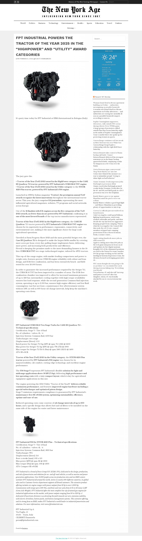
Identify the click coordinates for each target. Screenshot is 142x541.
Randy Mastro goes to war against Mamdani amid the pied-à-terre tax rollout (106, 198)
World (23, 23)
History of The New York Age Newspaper (83, 2)
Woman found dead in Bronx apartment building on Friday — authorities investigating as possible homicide (108, 105)
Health (80, 23)
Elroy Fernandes (43, 59)
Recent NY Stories (102, 97)
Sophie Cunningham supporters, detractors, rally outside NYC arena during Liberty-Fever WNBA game (106, 124)
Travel (109, 23)
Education (99, 23)
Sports (89, 23)
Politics (32, 23)
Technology (53, 23)
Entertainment (67, 23)
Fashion (118, 23)
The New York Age (61, 538)
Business (41, 23)
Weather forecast (109, 89)
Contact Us (104, 2)
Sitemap (70, 28)
